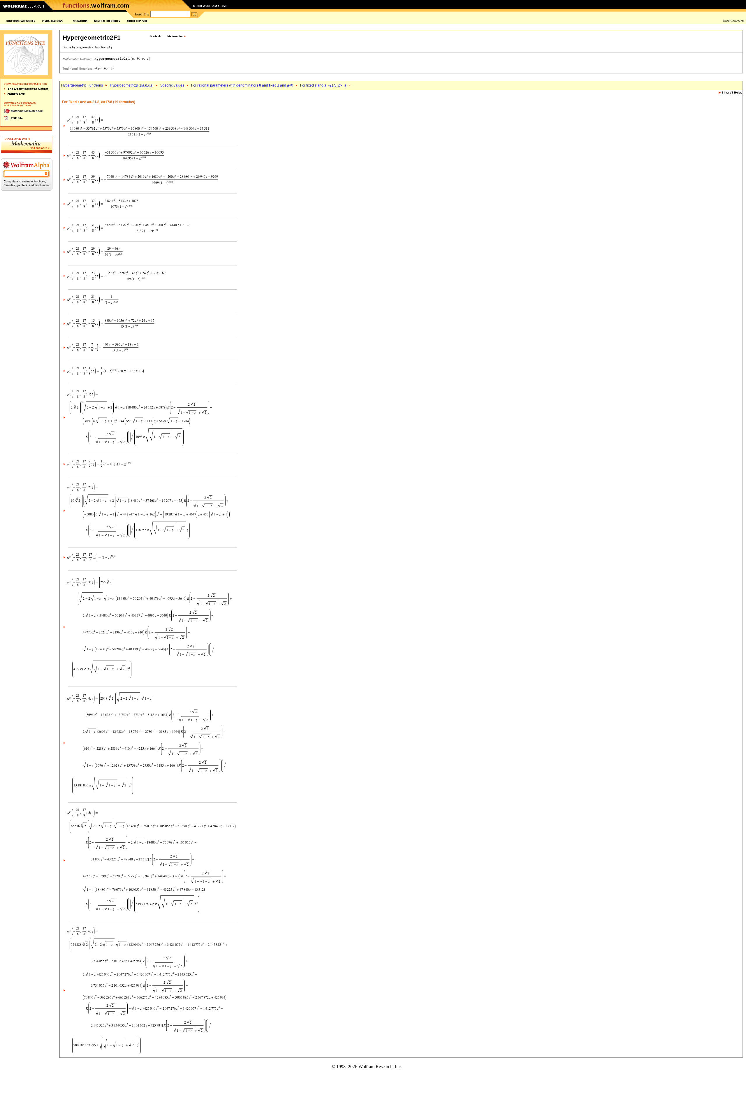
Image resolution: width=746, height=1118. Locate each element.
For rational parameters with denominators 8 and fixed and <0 (242, 85)
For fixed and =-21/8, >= (323, 85)
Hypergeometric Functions (82, 85)
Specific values (172, 85)
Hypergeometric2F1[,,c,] (131, 85)
